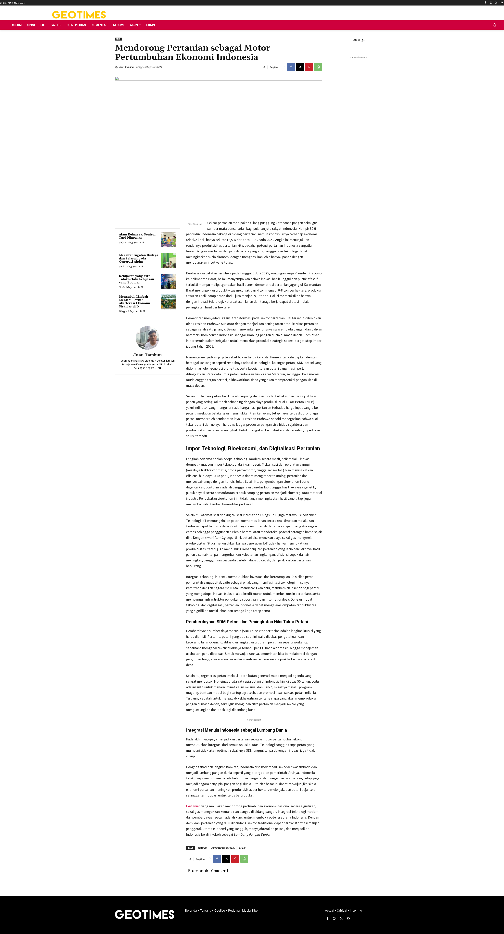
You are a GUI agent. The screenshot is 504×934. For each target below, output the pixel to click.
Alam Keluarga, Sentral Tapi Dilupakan (137, 236)
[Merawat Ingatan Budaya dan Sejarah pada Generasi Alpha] (168, 260)
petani (242, 847)
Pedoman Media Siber (243, 910)
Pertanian (193, 806)
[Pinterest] (309, 67)
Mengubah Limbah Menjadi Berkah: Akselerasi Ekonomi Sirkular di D (134, 301)
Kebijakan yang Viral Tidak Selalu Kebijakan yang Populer (136, 279)
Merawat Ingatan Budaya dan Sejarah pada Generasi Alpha (138, 258)
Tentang (206, 910)
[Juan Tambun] (147, 338)
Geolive (220, 910)
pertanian (202, 847)
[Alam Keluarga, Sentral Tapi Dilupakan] (168, 239)
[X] (496, 3)
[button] (494, 25)
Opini (118, 39)
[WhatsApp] (318, 67)
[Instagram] (491, 3)
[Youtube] (501, 3)
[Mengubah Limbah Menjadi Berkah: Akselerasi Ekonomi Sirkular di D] (168, 301)
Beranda (191, 910)
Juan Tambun (126, 67)
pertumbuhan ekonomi (223, 847)
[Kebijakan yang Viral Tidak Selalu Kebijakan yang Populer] (168, 281)
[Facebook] (485, 3)
